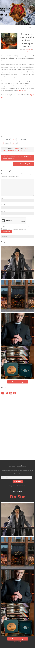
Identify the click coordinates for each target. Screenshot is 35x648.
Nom (2, 198)
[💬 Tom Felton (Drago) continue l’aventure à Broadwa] (17, 329)
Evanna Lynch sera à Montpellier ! (23, 164)
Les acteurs (16, 148)
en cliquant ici (21, 91)
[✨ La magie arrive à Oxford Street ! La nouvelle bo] (17, 296)
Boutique (4, 150)
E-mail (3, 205)
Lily (27, 51)
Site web (3, 211)
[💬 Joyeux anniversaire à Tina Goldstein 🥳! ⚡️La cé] (17, 262)
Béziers (26, 148)
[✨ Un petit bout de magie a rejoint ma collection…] (17, 362)
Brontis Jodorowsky (12, 150)
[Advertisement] (17, 117)
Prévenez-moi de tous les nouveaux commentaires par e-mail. (16, 226)
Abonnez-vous (17, 482)
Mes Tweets (17, 641)
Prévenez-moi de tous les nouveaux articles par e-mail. (14, 229)
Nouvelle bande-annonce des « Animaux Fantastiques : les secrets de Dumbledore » (17, 158)
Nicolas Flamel (21, 150)
